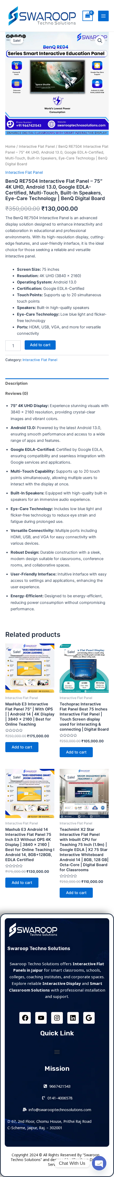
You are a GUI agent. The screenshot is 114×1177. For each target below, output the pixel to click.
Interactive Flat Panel (37, 146)
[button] (57, 1052)
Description (16, 383)
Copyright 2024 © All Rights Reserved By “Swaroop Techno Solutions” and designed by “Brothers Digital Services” (56, 1159)
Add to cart (40, 344)
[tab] (57, 383)
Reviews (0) (16, 393)
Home (10, 146)
